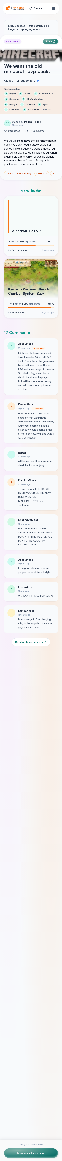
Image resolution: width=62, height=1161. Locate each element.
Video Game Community (18, 173)
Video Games (13, 41)
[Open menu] (53, 8)
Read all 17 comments (31, 642)
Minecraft (41, 173)
